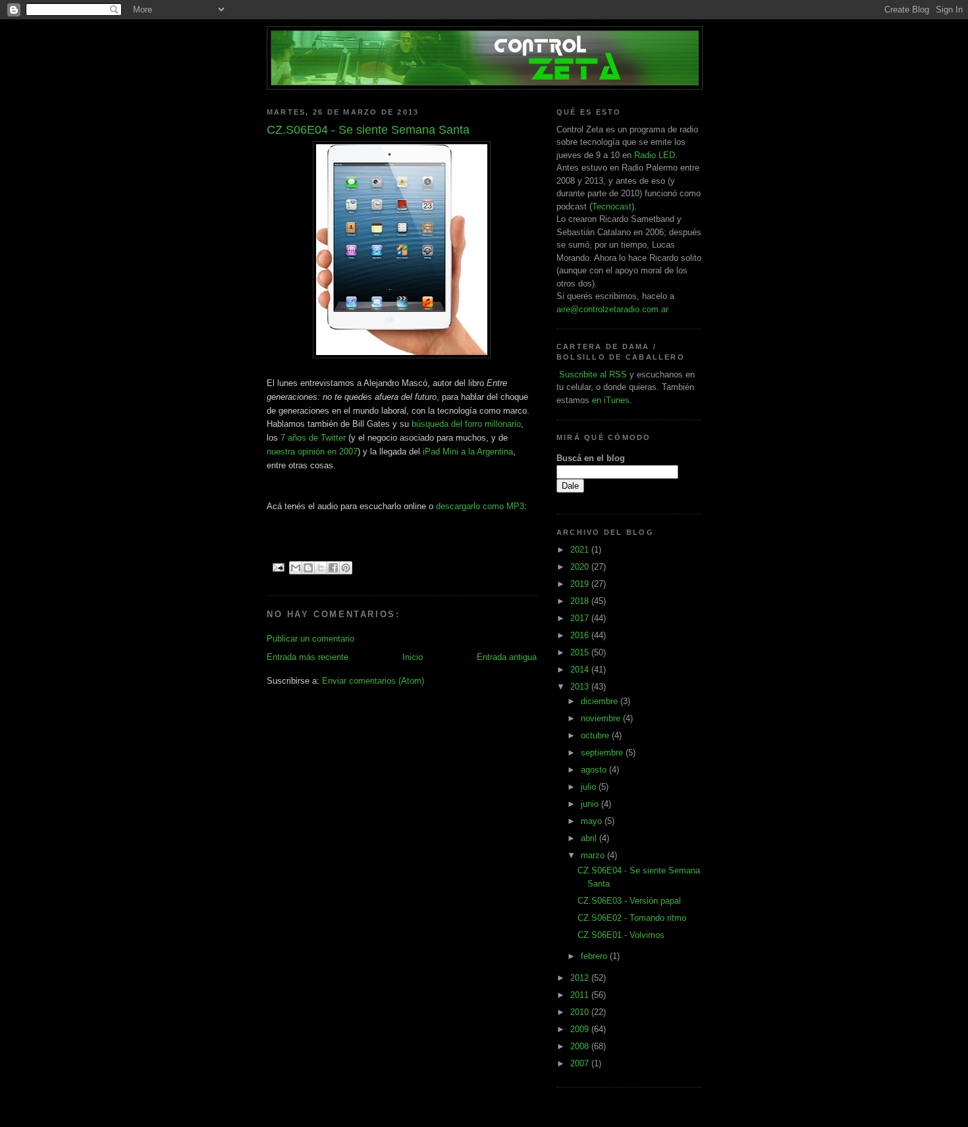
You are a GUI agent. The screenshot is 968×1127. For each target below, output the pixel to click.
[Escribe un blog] (308, 567)
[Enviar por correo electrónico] (295, 567)
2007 (580, 1063)
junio (591, 804)
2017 (580, 618)
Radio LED (654, 155)
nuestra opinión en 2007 (312, 451)
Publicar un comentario (310, 639)
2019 (580, 584)
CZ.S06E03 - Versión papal (629, 901)
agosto (595, 770)
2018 (580, 601)
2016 (580, 635)
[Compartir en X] (320, 567)
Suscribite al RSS (591, 374)
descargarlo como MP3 (480, 506)
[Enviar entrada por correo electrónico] (278, 567)
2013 (580, 687)
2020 (580, 567)
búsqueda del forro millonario (466, 424)
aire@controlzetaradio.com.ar (612, 309)
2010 (580, 1012)
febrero (595, 956)
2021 (580, 550)
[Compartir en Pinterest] (345, 567)
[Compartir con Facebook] (333, 567)
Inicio (412, 657)
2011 (580, 995)
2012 (580, 978)
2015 (580, 652)
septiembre (603, 752)
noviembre (602, 718)
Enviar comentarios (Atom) (373, 681)
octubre (596, 735)
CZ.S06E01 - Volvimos (621, 935)
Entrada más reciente (307, 657)
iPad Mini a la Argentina (468, 451)
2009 (580, 1029)
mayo (593, 821)
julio (590, 787)
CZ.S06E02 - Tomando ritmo (632, 918)
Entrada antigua (507, 657)
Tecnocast (612, 206)
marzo (594, 855)
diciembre (600, 701)
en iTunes (611, 400)
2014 (580, 669)
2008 (580, 1046)
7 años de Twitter (313, 438)
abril (590, 838)
